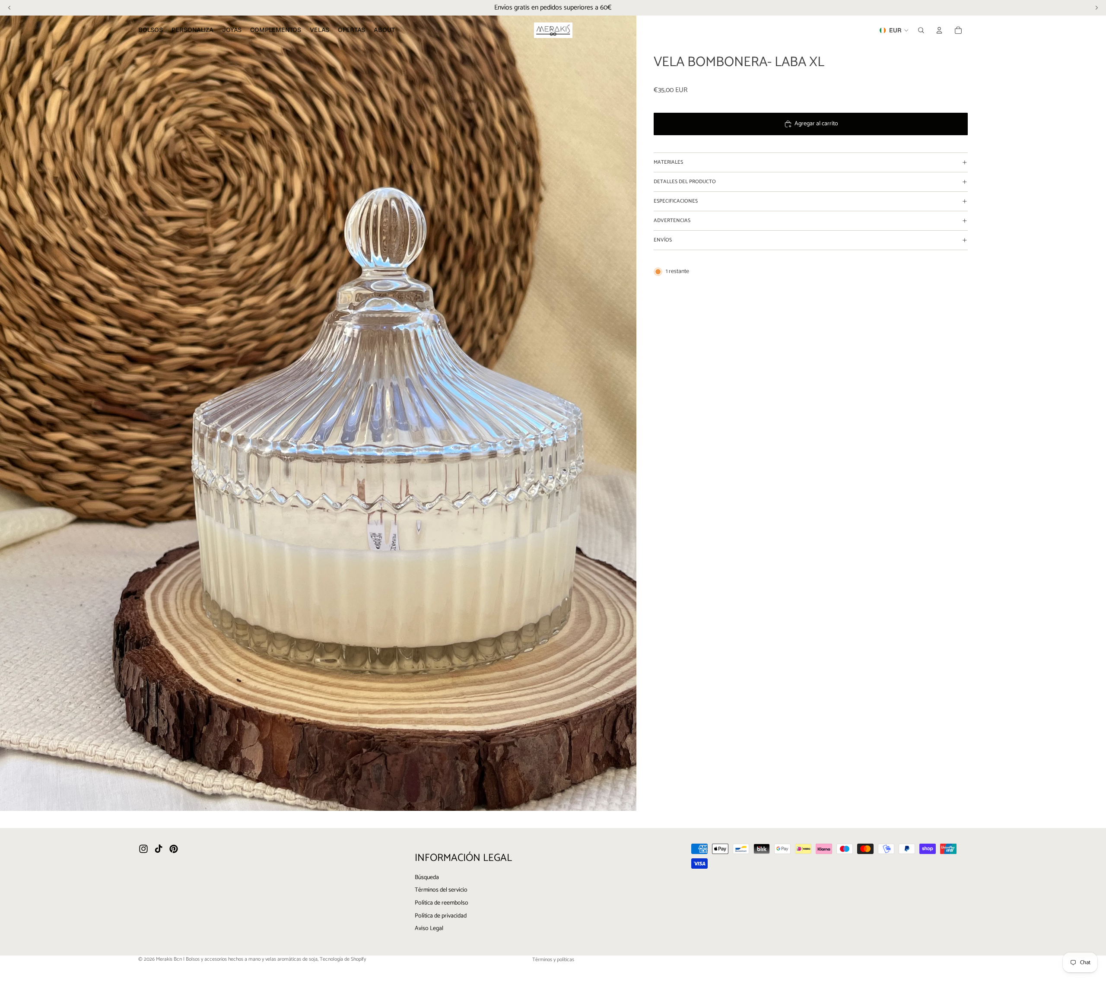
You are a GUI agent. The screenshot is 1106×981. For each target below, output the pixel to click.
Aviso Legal (429, 928)
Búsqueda (427, 877)
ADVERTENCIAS (672, 220)
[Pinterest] (173, 849)
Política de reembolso (441, 903)
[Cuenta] (939, 30)
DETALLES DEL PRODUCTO (685, 182)
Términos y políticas (553, 960)
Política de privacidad (441, 916)
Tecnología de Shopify (343, 959)
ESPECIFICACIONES (676, 201)
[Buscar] (921, 30)
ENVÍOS (663, 240)
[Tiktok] (158, 849)
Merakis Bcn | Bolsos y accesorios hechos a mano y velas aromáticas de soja (237, 959)
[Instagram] (143, 849)
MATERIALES (668, 162)
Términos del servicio (441, 890)
